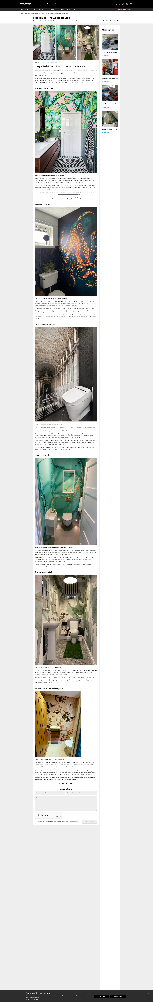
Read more (36, 997)
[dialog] (76, 996)
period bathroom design (55, 427)
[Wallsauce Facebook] (114, 22)
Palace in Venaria (58, 424)
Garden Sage (57, 667)
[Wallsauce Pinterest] (103, 22)
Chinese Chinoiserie (58, 759)
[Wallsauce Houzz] (110, 22)
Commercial (53, 9)
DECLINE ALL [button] (118, 996)
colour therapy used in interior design (69, 194)
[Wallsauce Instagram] (107, 22)
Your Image (42, 9)
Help (74, 9)
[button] (58, 999)
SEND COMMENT (89, 821)
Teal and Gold (70, 548)
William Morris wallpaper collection (82, 442)
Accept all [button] (101, 996)
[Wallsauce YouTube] (117, 22)
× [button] (151, 992)
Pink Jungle (60, 175)
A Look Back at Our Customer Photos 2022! (116, 130)
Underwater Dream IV (60, 298)
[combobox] (148, 992)
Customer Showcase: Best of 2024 (113, 52)
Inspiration (65, 9)
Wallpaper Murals (28, 9)
